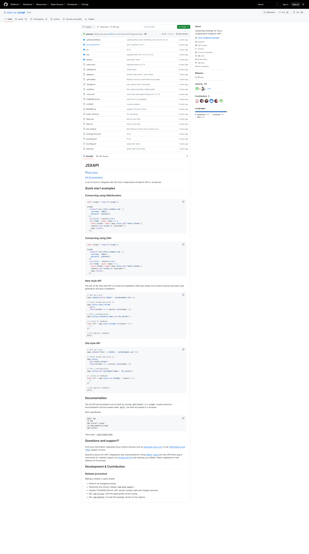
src (87, 50)
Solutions (27, 4)
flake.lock (90, 119)
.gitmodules (90, 79)
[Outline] (187, 156)
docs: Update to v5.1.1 (135, 45)
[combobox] (160, 27)
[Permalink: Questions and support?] (83, 440)
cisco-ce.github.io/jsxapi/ (208, 38)
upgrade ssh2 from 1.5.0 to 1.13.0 (140, 55)
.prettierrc (90, 89)
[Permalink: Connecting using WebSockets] (83, 195)
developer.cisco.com (153, 447)
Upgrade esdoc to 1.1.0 (136, 64)
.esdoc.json (90, 64)
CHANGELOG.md (93, 99)
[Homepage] (6, 4)
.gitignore (90, 74)
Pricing (85, 4)
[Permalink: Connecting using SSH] (83, 238)
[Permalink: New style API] (83, 281)
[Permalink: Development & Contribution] (83, 466)
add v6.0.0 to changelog (136, 99)
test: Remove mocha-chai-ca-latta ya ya (143, 129)
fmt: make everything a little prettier (141, 89)
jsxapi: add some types (136, 149)
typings (89, 60)
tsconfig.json (91, 144)
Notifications (270, 12)
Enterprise (72, 4)
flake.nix (89, 124)
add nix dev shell (133, 119)
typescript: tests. (133, 60)
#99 (111, 34)
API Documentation (94, 177)
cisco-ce (12, 12)
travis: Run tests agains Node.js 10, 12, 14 (143, 94)
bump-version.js (92, 114)
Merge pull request (101, 34)
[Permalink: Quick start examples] (83, 188)
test (87, 55)
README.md (91, 109)
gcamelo (89, 34)
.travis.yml (90, 94)
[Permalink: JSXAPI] (83, 165)
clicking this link (125, 457)
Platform (15, 4)
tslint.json (90, 149)
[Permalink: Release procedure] (83, 474)
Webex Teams (152, 454)
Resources (41, 4)
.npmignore (90, 84)
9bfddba (164, 34)
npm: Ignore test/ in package (138, 84)
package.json (91, 139)
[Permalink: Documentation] (83, 398)
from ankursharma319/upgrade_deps (128, 34)
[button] (183, 201)
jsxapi (21, 12)
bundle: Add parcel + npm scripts (140, 74)
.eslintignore (91, 69)
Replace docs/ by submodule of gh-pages (143, 79)
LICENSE (89, 104)
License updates (133, 104)
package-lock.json (93, 134)
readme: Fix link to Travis (136, 109)
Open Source (57, 4)
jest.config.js (91, 129)
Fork (285, 12)
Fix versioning (132, 114)
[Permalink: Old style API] (83, 343)
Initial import (131, 69)
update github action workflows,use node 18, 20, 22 (147, 40)
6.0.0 (129, 50)
